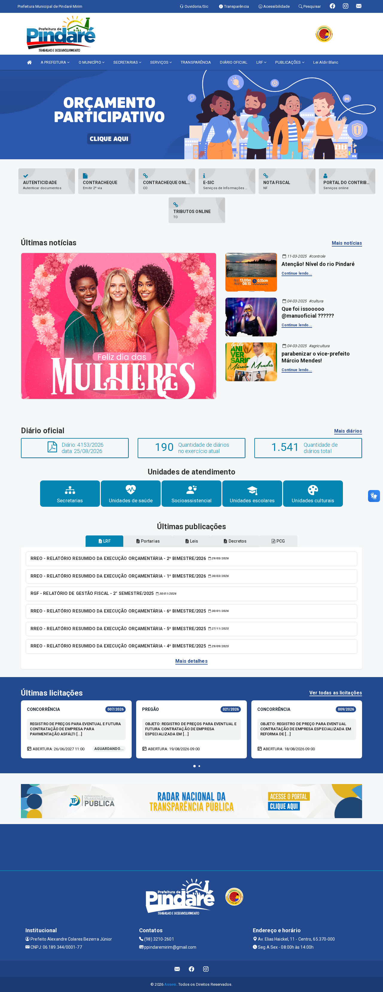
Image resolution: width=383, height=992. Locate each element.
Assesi (170, 984)
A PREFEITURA (54, 62)
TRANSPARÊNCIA (196, 62)
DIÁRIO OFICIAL (233, 62)
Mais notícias (347, 243)
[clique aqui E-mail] (177, 969)
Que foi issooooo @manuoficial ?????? (308, 312)
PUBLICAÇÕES (288, 62)
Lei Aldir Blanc (325, 62)
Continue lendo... (297, 273)
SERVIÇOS (159, 62)
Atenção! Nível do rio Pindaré (318, 264)
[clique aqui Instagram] (206, 969)
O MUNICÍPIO (90, 62)
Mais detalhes (191, 661)
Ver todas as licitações (335, 693)
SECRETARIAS (126, 62)
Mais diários (348, 431)
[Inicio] (29, 62)
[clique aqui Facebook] (191, 969)
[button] (194, 766)
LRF (260, 62)
